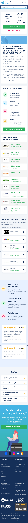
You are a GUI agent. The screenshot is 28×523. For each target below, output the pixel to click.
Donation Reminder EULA (21, 494)
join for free (10, 74)
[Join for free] (5, 96)
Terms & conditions (19, 483)
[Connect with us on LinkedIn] (18, 454)
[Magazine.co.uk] (6, 201)
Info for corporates (5, 466)
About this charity (13, 80)
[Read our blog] (22, 454)
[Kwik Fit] (6, 194)
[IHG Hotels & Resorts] (6, 160)
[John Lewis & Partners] (23, 247)
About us (3, 469)
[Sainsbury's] (6, 167)
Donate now (14, 30)
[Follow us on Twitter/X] (10, 454)
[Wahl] (6, 145)
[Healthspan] (6, 209)
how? (19, 123)
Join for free (4, 227)
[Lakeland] (23, 269)
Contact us (3, 476)
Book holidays (18, 471)
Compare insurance (19, 466)
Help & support (4, 473)
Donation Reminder (5, 491)
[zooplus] (6, 180)
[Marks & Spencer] (23, 232)
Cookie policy (18, 488)
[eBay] (23, 239)
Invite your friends (5, 493)
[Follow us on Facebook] (6, 454)
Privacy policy (18, 485)
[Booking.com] (23, 255)
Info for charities (5, 464)
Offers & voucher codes (20, 464)
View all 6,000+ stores (20, 462)
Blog (2, 471)
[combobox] (12, 7)
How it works (4, 462)
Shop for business (19, 469)
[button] (24, 22)
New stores (17, 473)
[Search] (25, 7)
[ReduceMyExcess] (6, 153)
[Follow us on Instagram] (14, 454)
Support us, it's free (13, 27)
